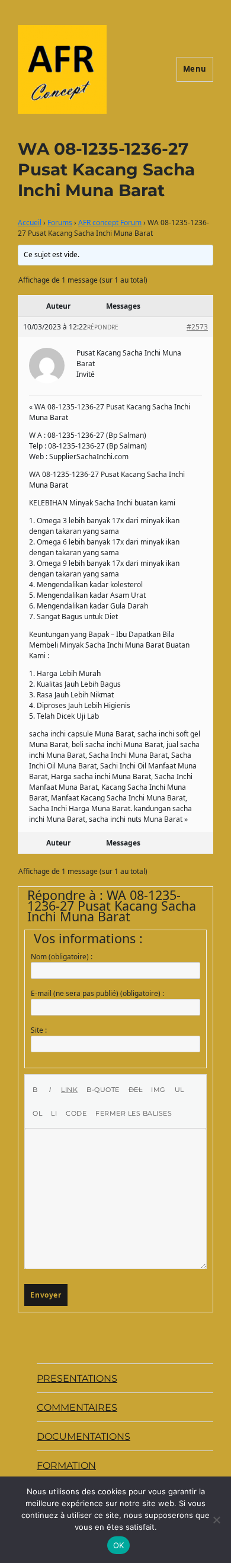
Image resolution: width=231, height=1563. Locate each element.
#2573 (197, 327)
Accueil (29, 222)
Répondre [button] (102, 327)
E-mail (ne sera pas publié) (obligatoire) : (97, 993)
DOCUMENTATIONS (83, 1436)
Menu (195, 68)
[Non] (216, 1520)
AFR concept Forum (110, 222)
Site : (39, 1030)
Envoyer (45, 1295)
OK (118, 1545)
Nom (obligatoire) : (61, 957)
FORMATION (66, 1465)
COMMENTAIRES (77, 1407)
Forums (59, 222)
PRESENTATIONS (77, 1378)
